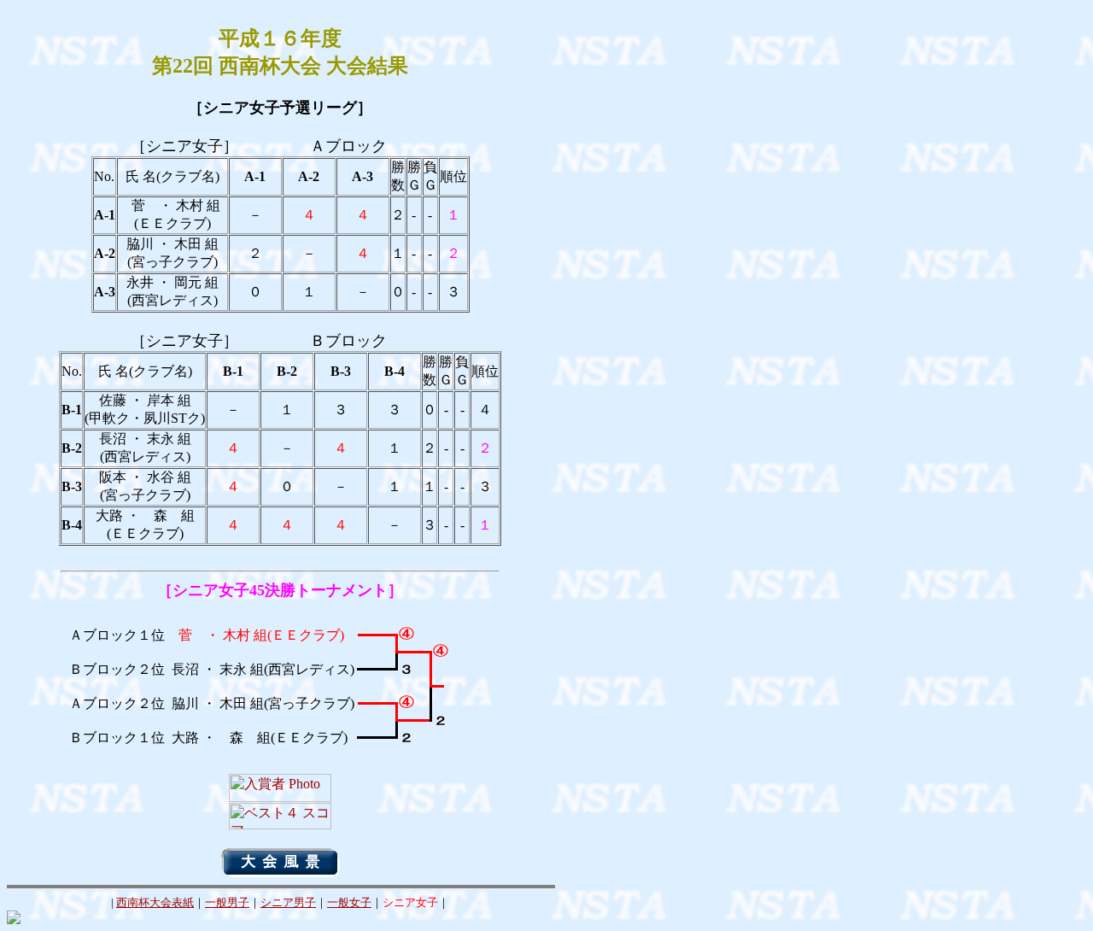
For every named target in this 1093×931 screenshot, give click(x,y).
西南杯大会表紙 (155, 902)
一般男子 (227, 902)
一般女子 (349, 902)
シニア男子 (288, 902)
